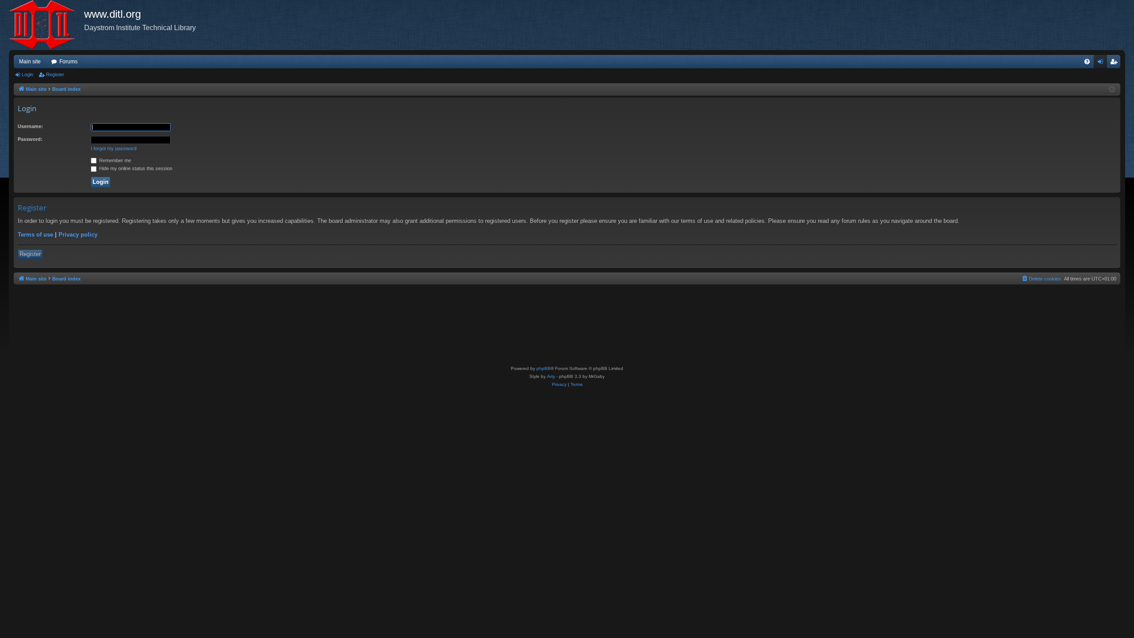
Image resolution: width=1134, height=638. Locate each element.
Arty (551, 376)
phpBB (543, 368)
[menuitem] (1087, 61)
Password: (30, 139)
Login (27, 74)
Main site (30, 61)
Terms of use (35, 234)
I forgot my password (113, 148)
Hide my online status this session (135, 168)
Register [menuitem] (1115, 63)
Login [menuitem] (1102, 63)
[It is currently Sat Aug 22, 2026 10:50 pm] (1112, 90)
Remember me (114, 160)
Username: (30, 126)
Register (55, 74)
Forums (68, 61)
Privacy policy (77, 234)
